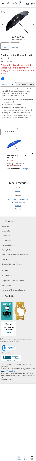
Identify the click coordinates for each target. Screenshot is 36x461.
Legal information (7, 371)
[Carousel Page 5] (23, 37)
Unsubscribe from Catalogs (12, 264)
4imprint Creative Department (13, 280)
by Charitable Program (14, 290)
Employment (6, 240)
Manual (18, 209)
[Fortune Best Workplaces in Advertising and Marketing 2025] (7, 311)
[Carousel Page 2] (15, 37)
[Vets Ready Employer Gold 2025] (20, 311)
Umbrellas (18, 191)
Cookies (5, 260)
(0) (33, 4)
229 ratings (24, 169)
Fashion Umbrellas (18, 203)
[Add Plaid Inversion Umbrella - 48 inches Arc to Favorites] (3, 11)
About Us (5, 226)
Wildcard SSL (5, 353)
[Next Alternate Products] (33, 154)
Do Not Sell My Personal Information (16, 255)
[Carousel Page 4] (20, 37)
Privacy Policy (7, 250)
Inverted (18, 206)
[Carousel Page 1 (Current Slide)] (13, 37)
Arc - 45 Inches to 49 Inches (18, 199)
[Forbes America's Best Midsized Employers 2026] (8, 328)
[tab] (8, 84)
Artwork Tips (6, 285)
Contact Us (6, 236)
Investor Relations (9, 246)
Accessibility (6, 231)
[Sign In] (28, 3)
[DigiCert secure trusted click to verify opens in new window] (9, 348)
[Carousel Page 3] (18, 37)
